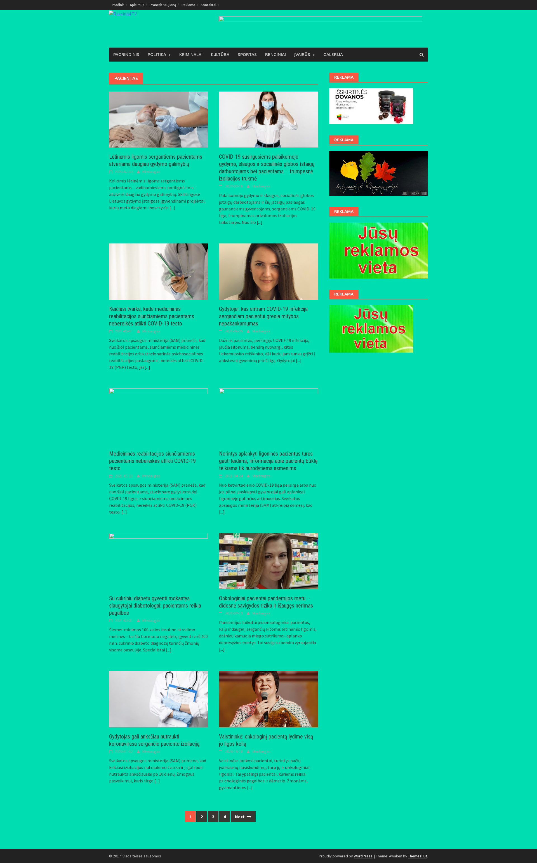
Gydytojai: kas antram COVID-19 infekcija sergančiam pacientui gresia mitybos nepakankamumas (263, 316)
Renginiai (275, 54)
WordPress (363, 856)
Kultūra (220, 54)
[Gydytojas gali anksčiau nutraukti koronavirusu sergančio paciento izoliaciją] (158, 698)
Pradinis (118, 5)
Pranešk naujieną (163, 5)
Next (240, 816)
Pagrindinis (126, 54)
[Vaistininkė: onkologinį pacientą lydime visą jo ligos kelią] (268, 698)
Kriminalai (190, 54)
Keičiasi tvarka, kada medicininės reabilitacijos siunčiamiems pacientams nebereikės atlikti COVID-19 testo (151, 316)
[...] (172, 207)
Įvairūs (302, 54)
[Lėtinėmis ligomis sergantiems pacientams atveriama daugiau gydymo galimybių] (158, 119)
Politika (157, 54)
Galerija (333, 54)
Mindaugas (151, 171)
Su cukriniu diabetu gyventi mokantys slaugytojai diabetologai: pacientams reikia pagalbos (155, 605)
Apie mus (137, 5)
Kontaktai (208, 5)
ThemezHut (417, 856)
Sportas (247, 54)
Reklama (188, 5)
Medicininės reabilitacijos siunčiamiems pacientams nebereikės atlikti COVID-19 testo (152, 461)
